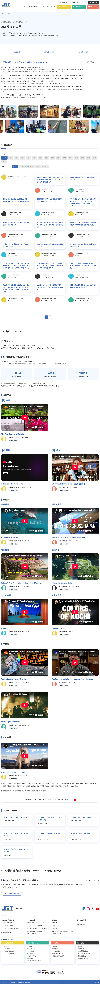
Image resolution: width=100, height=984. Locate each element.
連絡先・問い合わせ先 (83, 958)
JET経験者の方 (92, 7)
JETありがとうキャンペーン (81, 817)
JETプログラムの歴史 (8, 923)
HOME (25, 7)
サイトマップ (4, 982)
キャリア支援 (44, 7)
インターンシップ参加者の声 (34, 925)
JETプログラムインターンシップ (35, 923)
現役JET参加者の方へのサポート (35, 960)
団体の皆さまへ (93, 2)
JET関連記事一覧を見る (12, 893)
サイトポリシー (12, 982)
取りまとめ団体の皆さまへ (84, 953)
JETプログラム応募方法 (9, 951)
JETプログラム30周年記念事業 (15, 817)
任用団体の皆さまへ (82, 956)
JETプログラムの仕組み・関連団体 (11, 928)
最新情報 (54, 923)
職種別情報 (30, 958)
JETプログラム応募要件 (9, 953)
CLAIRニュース (56, 925)
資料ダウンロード (63, 2)
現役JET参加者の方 (78, 7)
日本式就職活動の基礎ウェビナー (36, 931)
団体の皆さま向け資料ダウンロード (86, 950)
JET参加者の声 (6, 932)
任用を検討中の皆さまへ (83, 951)
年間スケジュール (32, 956)
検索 (86, 2)
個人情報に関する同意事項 (24, 982)
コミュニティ (31, 962)
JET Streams (55, 928)
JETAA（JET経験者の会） (58, 955)
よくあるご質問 (71, 2)
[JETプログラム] (7, 908)
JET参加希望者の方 (63, 7)
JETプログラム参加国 (8, 925)
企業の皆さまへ (81, 955)
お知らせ (52, 7)
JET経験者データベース (58, 953)
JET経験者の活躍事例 (58, 956)
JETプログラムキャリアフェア (35, 934)
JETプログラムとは (33, 7)
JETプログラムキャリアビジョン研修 (37, 928)
